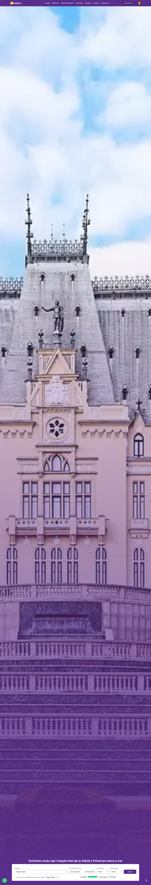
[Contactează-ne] (4, 880)
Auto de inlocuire (67, 3)
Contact (96, 3)
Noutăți (87, 3)
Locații (47, 3)
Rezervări (55, 3)
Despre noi (105, 3)
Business (79, 3)
